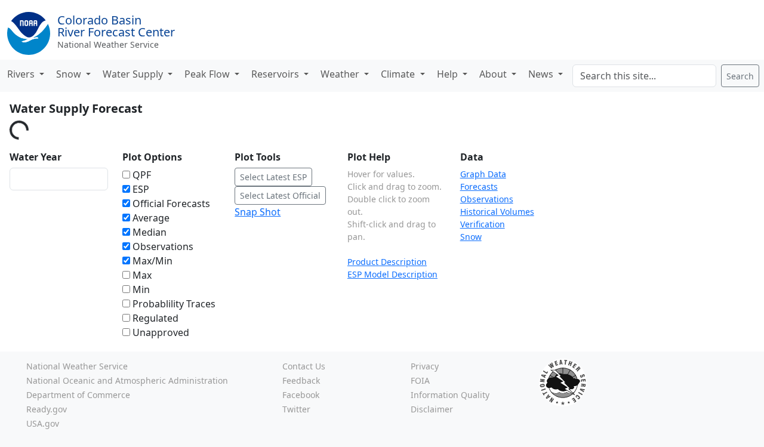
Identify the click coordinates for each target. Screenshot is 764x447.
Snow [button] (70, 74)
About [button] (494, 74)
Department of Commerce (78, 394)
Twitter (296, 409)
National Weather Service (108, 44)
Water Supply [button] (134, 74)
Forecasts (479, 186)
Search (740, 76)
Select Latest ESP (273, 177)
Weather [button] (341, 74)
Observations (486, 199)
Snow (471, 236)
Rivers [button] (22, 74)
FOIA (420, 380)
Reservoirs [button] (276, 74)
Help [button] (448, 74)
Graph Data (483, 174)
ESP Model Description (392, 274)
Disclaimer (432, 409)
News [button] (542, 74)
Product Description (387, 261)
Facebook (300, 394)
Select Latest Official (280, 195)
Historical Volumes (497, 211)
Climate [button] (399, 74)
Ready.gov (46, 409)
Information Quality (450, 394)
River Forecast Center (116, 26)
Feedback (301, 380)
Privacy (425, 366)
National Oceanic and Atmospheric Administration (127, 380)
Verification (482, 224)
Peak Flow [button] (208, 74)
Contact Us (303, 366)
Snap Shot (258, 211)
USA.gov (42, 423)
